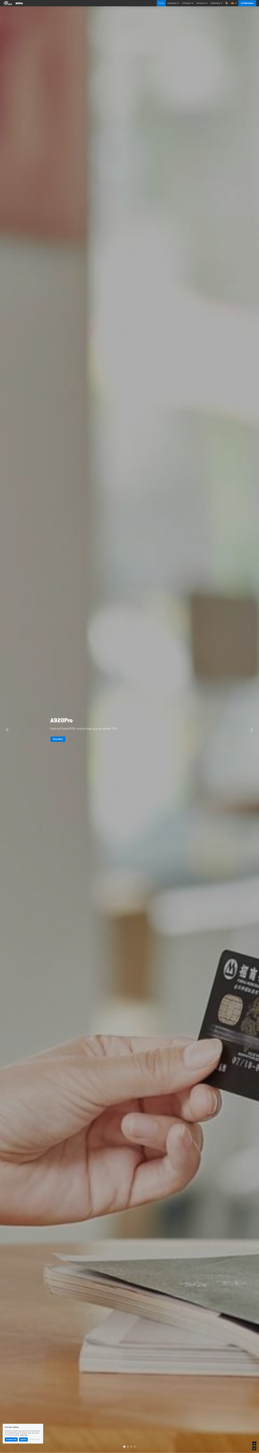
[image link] (8, 3)
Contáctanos (247, 3)
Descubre (89, 744)
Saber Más (24, 1435)
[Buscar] (227, 3)
